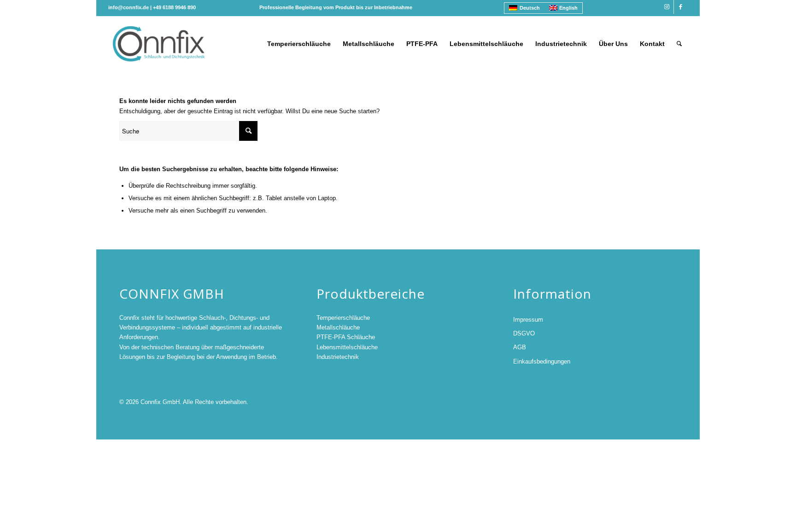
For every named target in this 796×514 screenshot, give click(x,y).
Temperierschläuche (343, 317)
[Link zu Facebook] (681, 7)
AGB (519, 347)
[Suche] (679, 43)
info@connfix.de (128, 7)
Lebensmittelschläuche (347, 347)
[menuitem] (299, 43)
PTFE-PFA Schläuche (345, 337)
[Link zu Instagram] (666, 7)
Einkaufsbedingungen (541, 361)
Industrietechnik (337, 356)
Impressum (528, 319)
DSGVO (524, 333)
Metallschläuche (338, 327)
